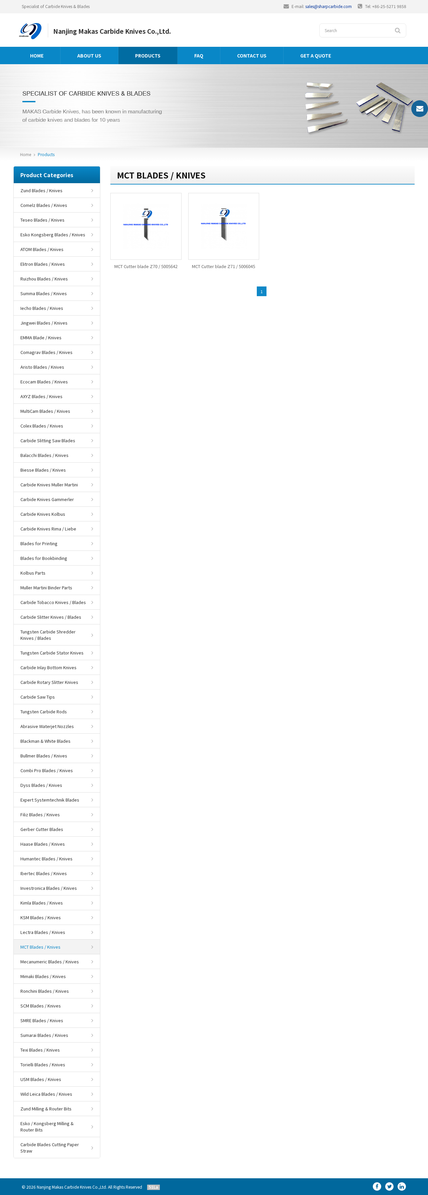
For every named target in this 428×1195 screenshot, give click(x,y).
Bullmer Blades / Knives (43, 755)
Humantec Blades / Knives (46, 858)
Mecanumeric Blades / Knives (49, 961)
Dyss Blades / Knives (41, 785)
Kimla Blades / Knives (41, 903)
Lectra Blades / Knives (42, 932)
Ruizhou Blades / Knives (44, 278)
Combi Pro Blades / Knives (46, 770)
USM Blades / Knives (40, 1079)
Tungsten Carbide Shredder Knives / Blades (48, 634)
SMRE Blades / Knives (41, 1020)
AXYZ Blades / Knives (41, 396)
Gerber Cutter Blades (41, 829)
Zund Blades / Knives (41, 190)
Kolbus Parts (32, 573)
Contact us (251, 55)
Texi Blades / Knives (40, 1050)
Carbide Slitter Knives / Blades (50, 617)
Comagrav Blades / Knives (46, 352)
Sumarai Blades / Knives (44, 1035)
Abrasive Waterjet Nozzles (47, 726)
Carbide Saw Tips (37, 697)
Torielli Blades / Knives (42, 1064)
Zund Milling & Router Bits (46, 1108)
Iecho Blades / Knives (41, 308)
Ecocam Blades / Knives (44, 381)
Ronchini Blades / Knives (44, 991)
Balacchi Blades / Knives (44, 455)
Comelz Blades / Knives (43, 205)
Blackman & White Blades (45, 741)
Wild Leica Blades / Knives (46, 1094)
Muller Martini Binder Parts (46, 587)
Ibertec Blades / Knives (43, 873)
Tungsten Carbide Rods (43, 711)
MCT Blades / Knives (40, 947)
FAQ (198, 55)
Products (147, 55)
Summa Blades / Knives (43, 293)
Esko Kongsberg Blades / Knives (52, 234)
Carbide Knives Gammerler (47, 499)
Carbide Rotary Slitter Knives (49, 682)
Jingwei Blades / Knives (44, 323)
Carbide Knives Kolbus (42, 514)
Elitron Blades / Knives (42, 264)
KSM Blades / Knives (40, 917)
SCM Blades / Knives (40, 1005)
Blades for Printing (39, 543)
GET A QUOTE (315, 55)
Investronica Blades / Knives (48, 888)
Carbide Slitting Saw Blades (47, 440)
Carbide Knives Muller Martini (49, 484)
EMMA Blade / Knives (41, 337)
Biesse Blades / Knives (43, 470)
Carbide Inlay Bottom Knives (48, 667)
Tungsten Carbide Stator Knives (52, 652)
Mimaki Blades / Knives (43, 976)
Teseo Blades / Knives (42, 220)
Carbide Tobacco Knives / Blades (53, 602)
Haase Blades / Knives (42, 844)
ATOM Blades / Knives (42, 249)
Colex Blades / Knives (41, 426)
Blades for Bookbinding (43, 558)
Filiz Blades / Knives (40, 814)
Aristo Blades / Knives (42, 367)
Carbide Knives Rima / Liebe (48, 528)
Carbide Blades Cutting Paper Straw (49, 1147)
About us (89, 55)
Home (36, 55)
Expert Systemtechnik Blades (49, 800)
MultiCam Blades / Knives (45, 411)
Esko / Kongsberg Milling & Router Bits (47, 1126)
